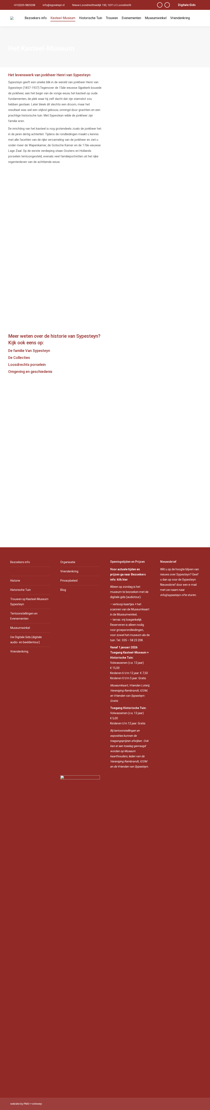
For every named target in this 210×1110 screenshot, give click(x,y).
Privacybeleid (69, 580)
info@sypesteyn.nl (54, 5)
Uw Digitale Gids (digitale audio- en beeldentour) (26, 639)
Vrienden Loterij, (139, 685)
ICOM (143, 690)
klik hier (122, 579)
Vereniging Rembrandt (124, 690)
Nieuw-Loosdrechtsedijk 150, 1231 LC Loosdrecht (101, 5)
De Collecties (19, 357)
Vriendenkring (19, 651)
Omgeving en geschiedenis (30, 371)
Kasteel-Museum (21, 571)
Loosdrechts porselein (27, 364)
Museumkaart (119, 685)
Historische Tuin (20, 589)
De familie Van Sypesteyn (29, 350)
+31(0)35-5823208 (24, 5)
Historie (15, 580)
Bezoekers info (20, 562)
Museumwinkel (20, 627)
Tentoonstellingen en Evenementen (24, 616)
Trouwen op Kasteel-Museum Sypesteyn (29, 601)
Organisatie (67, 562)
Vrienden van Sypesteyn (129, 695)
